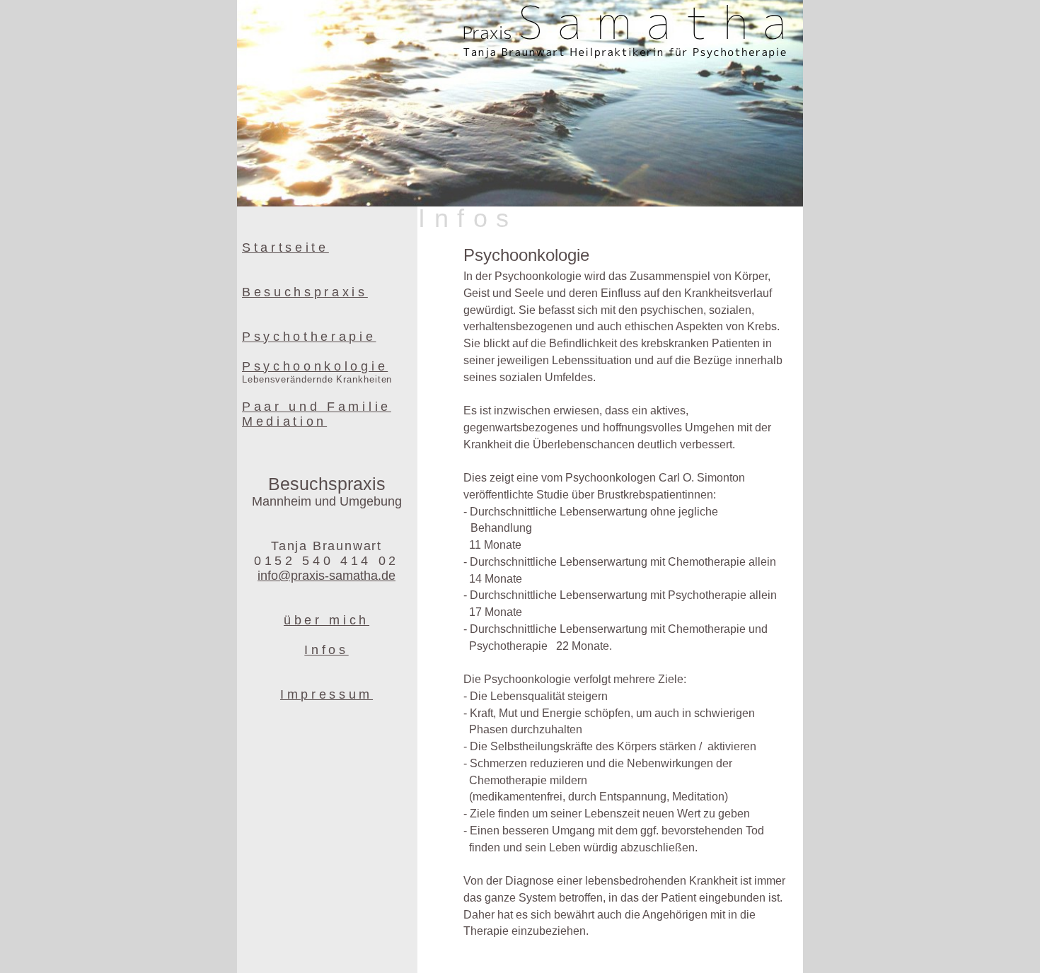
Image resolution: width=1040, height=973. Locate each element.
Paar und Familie (316, 407)
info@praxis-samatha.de (326, 576)
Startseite (285, 247)
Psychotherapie (309, 337)
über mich (326, 620)
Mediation (284, 421)
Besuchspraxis (305, 292)
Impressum (326, 694)
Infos (326, 650)
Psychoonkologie (315, 366)
